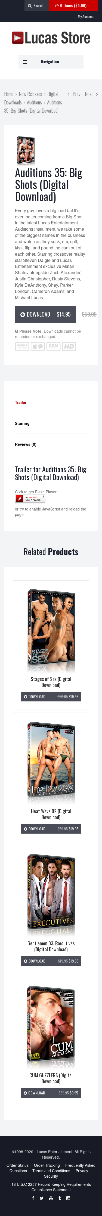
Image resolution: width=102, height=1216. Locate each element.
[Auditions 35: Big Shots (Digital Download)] (26, 151)
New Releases (30, 93)
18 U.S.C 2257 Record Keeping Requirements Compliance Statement (51, 1186)
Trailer (20, 402)
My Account (86, 16)
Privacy (82, 1170)
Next (90, 93)
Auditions (34, 102)
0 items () (73, 5)
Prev (75, 93)
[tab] (51, 402)
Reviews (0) (25, 444)
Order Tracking (47, 1165)
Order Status (18, 1165)
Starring (22, 423)
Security (51, 1176)
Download (51, 314)
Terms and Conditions (51, 1170)
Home (9, 93)
